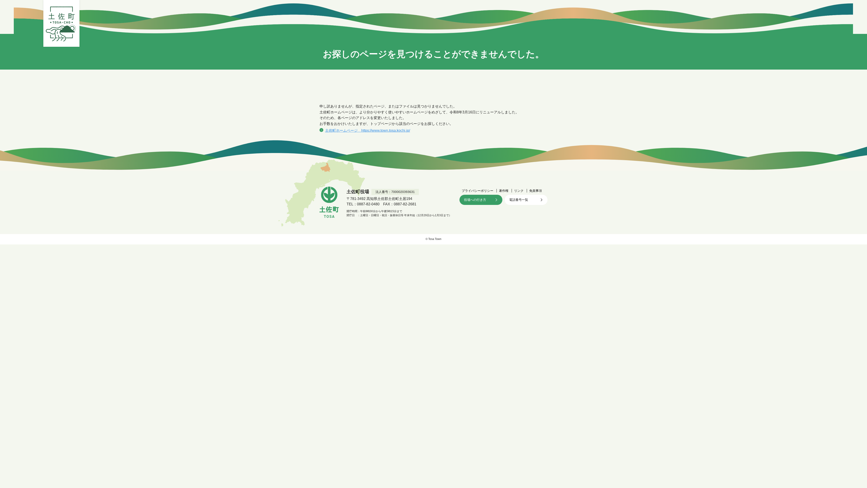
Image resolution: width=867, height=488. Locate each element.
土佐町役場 (61, 23)
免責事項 (535, 190)
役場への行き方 (475, 200)
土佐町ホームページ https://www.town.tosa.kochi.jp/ (367, 130)
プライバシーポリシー (477, 190)
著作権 (503, 190)
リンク (519, 190)
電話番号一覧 (518, 200)
